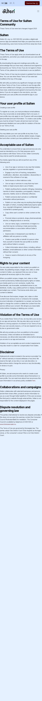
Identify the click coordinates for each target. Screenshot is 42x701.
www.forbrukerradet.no (8, 424)
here (33, 381)
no (3, 3)
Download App (30, 3)
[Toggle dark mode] (10, 3)
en (6, 3)
